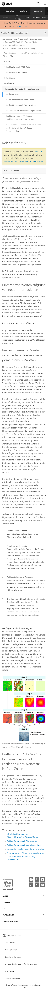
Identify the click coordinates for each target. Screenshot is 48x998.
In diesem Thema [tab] (11, 171)
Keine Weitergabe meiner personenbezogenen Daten (25, 986)
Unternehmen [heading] (8, 915)
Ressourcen (37, 11)
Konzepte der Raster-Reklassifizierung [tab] (22, 89)
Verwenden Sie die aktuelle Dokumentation (23, 161)
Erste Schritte (18, 17)
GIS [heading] (4, 909)
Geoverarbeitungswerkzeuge (31, 39)
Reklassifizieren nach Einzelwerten (20, 100)
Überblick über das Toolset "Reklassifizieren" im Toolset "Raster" (23, 54)
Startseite (6, 17)
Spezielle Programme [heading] (11, 921)
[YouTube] (42, 884)
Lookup (6, 61)
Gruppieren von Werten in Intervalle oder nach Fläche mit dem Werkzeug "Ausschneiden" (23, 128)
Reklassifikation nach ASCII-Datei (16, 67)
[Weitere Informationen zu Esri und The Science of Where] (8, 885)
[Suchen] (38, 3)
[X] (37, 879)
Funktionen (23, 11)
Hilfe (27, 17)
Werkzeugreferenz (40, 17)
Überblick (10, 11)
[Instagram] (37, 884)
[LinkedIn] (42, 879)
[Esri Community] (31, 884)
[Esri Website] (7, 4)
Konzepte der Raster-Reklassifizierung (20, 48)
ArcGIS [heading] (5, 896)
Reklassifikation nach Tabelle (15, 72)
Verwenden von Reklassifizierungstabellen (23, 111)
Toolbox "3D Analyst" (14, 42)
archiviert (38, 152)
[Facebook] (31, 879)
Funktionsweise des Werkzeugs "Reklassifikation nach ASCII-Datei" (20, 117)
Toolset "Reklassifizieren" (15, 45)
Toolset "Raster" (31, 42)
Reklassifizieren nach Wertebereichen (21, 105)
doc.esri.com (21, 26)
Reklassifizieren (9, 78)
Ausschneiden (9, 83)
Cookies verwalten (12, 979)
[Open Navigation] (45, 3)
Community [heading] (7, 902)
